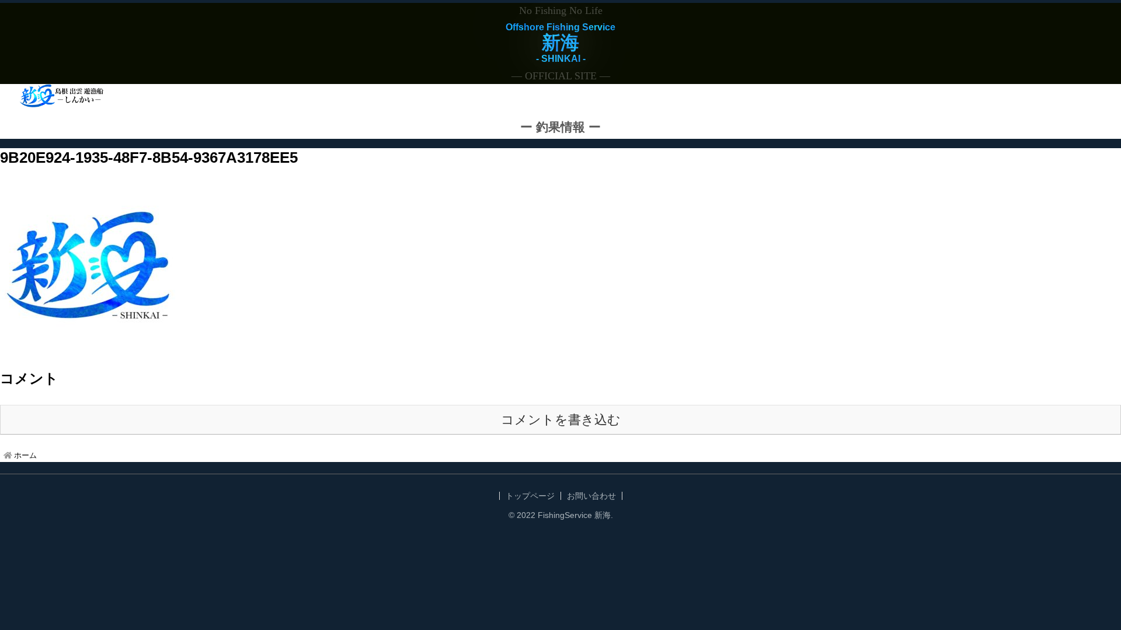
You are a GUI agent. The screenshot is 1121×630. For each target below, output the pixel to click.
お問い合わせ (591, 496)
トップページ (530, 496)
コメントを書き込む (561, 419)
